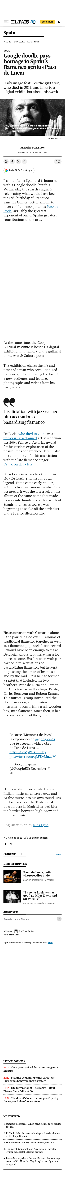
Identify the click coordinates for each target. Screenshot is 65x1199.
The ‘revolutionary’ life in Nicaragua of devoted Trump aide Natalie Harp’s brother (31, 1150)
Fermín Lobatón (32, 147)
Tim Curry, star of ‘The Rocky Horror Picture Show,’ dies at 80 (29, 1089)
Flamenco (26, 919)
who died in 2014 (31, 434)
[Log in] (59, 22)
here (50, 942)
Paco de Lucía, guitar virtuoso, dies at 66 (38, 874)
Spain (9, 33)
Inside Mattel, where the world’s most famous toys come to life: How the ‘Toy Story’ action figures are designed (33, 1161)
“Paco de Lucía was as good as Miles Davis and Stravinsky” (40, 895)
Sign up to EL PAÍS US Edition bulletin (28, 837)
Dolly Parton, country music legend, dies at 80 (30, 1142)
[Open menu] (6, 22)
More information (11, 935)
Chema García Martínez (34, 903)
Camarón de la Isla (17, 464)
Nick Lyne (41, 825)
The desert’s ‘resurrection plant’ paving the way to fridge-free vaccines (31, 1100)
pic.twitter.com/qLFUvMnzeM (33, 757)
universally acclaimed (20, 438)
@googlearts (45, 739)
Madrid (7, 42)
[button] (32, 117)
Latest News (33, 42)
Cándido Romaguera (33, 880)
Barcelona (19, 42)
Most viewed (11, 1116)
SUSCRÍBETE (47, 22)
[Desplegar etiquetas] (59, 919)
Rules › (58, 854)
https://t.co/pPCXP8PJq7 (28, 752)
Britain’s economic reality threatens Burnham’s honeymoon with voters (29, 1079)
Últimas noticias (14, 1061)
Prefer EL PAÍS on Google (20, 170)
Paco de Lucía (10, 919)
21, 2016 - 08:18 (36, 152)
